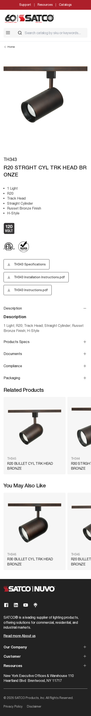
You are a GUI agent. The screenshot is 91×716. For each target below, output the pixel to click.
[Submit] (20, 33)
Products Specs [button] (17, 342)
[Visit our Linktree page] (35, 605)
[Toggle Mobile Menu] (8, 32)
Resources (45, 4)
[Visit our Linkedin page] (16, 605)
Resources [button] (13, 666)
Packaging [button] (12, 378)
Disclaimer (34, 706)
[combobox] (50, 33)
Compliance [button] (13, 366)
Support (25, 4)
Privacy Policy (13, 706)
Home (11, 46)
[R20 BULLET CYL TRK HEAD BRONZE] (34, 427)
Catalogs (65, 4)
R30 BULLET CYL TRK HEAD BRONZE (30, 561)
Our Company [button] (15, 647)
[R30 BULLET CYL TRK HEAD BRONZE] (34, 523)
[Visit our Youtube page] (25, 605)
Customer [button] (12, 656)
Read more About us (19, 636)
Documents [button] (13, 354)
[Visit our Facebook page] (6, 605)
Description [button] (13, 308)
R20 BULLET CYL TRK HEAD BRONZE (30, 465)
